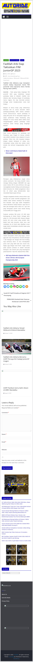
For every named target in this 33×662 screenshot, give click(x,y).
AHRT (6, 76)
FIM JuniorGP (16, 78)
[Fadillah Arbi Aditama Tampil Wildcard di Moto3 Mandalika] (16, 311)
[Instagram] (14, 286)
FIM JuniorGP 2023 (24, 78)
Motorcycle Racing (14, 60)
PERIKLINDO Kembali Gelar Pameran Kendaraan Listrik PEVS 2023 (18, 300)
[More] (26, 286)
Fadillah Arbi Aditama (8, 78)
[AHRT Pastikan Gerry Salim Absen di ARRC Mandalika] (16, 371)
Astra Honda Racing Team (14, 76)
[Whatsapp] (11, 286)
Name (4, 434)
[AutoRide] (4, 17)
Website (4, 450)
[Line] (20, 286)
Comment (5, 412)
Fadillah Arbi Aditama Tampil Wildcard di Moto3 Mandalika (14, 329)
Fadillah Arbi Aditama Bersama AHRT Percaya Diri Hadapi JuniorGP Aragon (16, 359)
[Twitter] (8, 286)
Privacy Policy (5, 601)
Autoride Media (6, 597)
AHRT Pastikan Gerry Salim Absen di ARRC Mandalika (15, 389)
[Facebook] (5, 286)
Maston (13, 73)
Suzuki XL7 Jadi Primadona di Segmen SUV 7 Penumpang (17, 294)
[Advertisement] (16, 40)
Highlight (6, 60)
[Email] (17, 286)
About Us (4, 594)
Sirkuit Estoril (6, 80)
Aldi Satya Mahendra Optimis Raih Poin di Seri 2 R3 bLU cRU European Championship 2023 (18, 258)
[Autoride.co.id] (6, 585)
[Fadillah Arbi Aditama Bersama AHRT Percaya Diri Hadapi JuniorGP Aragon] (16, 340)
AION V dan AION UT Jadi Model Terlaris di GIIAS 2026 (16, 540)
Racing (22, 60)
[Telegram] (23, 286)
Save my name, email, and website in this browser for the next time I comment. (14, 461)
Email (4, 442)
